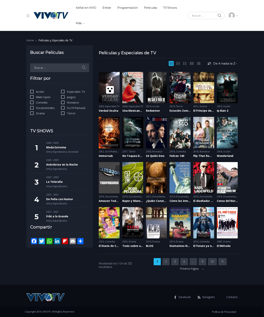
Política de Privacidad (224, 312)
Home (30, 40)
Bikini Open (43, 97)
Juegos (71, 97)
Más (79, 23)
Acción (155, 106)
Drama (203, 106)
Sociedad (73, 151)
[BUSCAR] (84, 68)
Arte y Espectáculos (56, 151)
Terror (179, 106)
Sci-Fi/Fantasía (112, 151)
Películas (150, 7)
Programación (127, 7)
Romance (157, 151)
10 (212, 261)
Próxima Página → (192, 268)
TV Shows (170, 7)
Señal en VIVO (86, 7)
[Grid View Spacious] (178, 63)
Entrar (106, 7)
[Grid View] (171, 63)
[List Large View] (184, 63)
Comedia (181, 151)
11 (222, 261)
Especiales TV (112, 106)
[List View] (191, 63)
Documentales (113, 196)
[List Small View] (198, 63)
